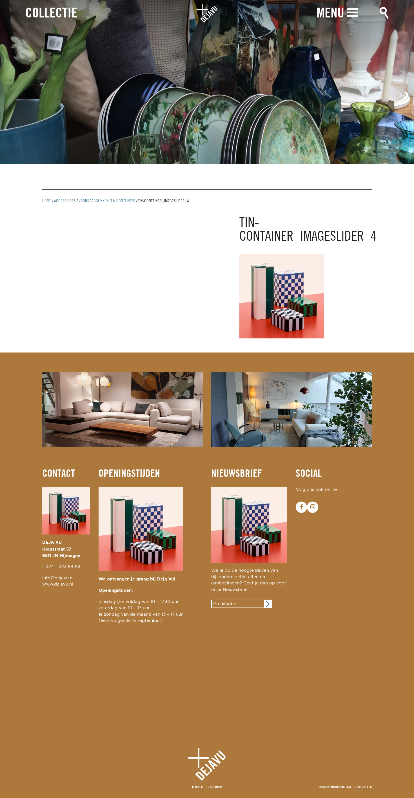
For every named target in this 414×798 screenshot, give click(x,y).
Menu (330, 14)
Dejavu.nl (198, 787)
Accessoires (65, 201)
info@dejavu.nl (58, 578)
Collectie (51, 14)
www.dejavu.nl (57, 584)
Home (46, 201)
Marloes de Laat (341, 787)
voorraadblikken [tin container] (107, 201)
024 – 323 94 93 (62, 567)
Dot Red (367, 787)
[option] (207, 82)
